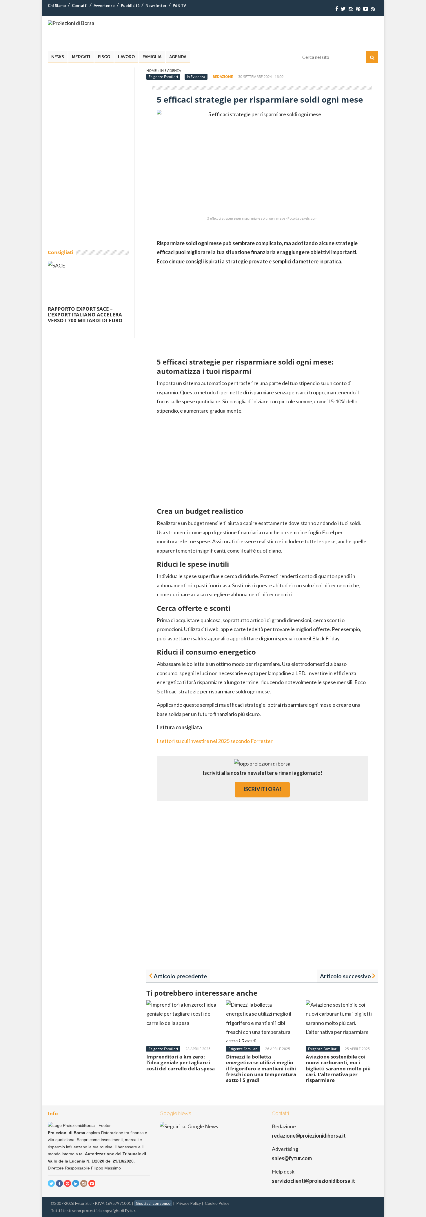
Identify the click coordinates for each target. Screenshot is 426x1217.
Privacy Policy (188, 1203)
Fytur (130, 1210)
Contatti (80, 5)
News (57, 56)
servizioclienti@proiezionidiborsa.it (313, 1181)
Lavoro (126, 56)
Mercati (81, 56)
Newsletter (156, 5)
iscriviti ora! (262, 789)
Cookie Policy (217, 1203)
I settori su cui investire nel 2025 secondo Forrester (215, 741)
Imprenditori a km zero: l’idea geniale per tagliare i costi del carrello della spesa (180, 1062)
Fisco (104, 56)
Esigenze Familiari (163, 76)
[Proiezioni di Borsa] (71, 23)
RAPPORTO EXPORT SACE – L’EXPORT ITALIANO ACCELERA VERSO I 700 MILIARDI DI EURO (85, 314)
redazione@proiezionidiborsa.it (309, 1135)
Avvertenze (104, 5)
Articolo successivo (345, 975)
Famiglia (152, 56)
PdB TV (179, 5)
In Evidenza (170, 70)
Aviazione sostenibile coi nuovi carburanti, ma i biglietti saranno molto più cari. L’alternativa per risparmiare (338, 1068)
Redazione (223, 76)
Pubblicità (130, 5)
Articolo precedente (180, 975)
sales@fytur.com (292, 1158)
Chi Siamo (57, 5)
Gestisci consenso (153, 1203)
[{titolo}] (337, 9)
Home (151, 70)
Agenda (177, 56)
